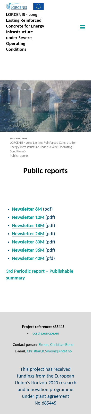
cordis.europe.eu (46, 333)
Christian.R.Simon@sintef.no (49, 351)
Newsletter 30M (28, 242)
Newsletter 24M (28, 234)
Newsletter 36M (28, 250)
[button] (82, 27)
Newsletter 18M (28, 225)
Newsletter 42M (28, 258)
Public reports (19, 156)
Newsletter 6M (27, 209)
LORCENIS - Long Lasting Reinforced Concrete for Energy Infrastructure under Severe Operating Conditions (43, 147)
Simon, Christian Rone (56, 345)
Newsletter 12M (28, 217)
